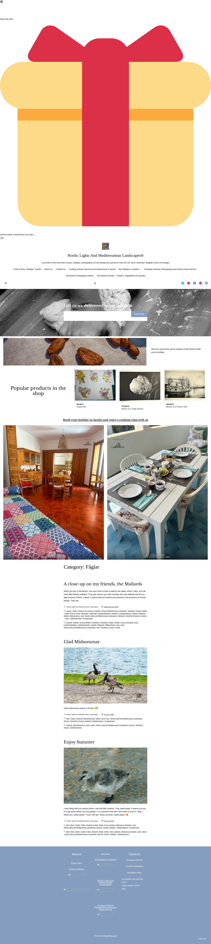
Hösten (138, 611)
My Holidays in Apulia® (105, 859)
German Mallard (85, 622)
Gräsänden (123, 611)
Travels (117, 627)
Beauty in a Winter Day (176, 407)
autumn (69, 611)
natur (82, 616)
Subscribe (202, 939)
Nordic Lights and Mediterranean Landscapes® (105, 255)
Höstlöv (144, 611)
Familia (77, 825)
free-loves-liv (89, 611)
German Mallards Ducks (109, 611)
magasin (135, 613)
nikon (122, 625)
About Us (76, 854)
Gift (2, 238)
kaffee (98, 718)
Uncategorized (88, 618)
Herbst (67, 613)
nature (93, 725)
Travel (67, 618)
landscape (84, 613)
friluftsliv (97, 611)
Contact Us (134, 854)
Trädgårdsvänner (76, 618)
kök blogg (130, 622)
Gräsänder (131, 611)
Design (77, 832)
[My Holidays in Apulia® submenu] (140, 269)
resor (98, 627)
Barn (68, 718)
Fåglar (75, 611)
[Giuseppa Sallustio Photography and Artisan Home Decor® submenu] (196, 269)
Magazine (142, 613)
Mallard (66, 616)
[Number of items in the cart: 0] (94, 283)
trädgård (88, 721)
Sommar (67, 721)
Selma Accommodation (53, 554)
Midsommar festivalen (124, 825)
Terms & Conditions (76, 869)
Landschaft (93, 613)
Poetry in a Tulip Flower (132, 409)
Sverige (143, 616)
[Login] (5, 283)
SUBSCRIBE (139, 314)
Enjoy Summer (79, 742)
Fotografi (81, 611)
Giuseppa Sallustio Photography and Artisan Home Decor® (105, 907)
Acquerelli (81, 407)
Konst (78, 613)
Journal (72, 613)
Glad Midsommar (82, 642)
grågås (95, 825)
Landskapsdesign (125, 613)
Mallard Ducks (75, 616)
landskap (115, 613)
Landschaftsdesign (104, 613)
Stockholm (121, 616)
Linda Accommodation (157, 554)
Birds (72, 825)
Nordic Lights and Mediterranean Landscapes (101, 616)
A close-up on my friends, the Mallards (103, 584)
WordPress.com (110, 936)
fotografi (69, 622)
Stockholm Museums (133, 616)
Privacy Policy (76, 863)
